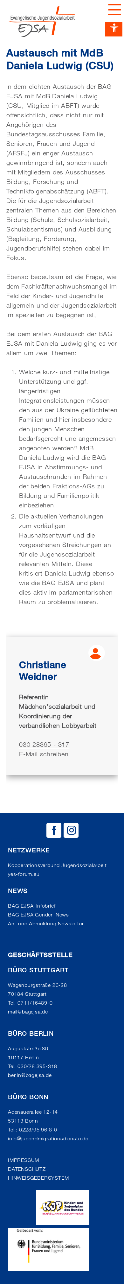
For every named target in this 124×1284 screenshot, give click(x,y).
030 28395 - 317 (44, 744)
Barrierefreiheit (113, 29)
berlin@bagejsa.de (30, 1075)
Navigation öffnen (113, 9)
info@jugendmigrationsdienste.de (48, 1139)
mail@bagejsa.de (28, 1012)
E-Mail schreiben (44, 754)
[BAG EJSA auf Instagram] (71, 830)
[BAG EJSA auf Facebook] (53, 830)
